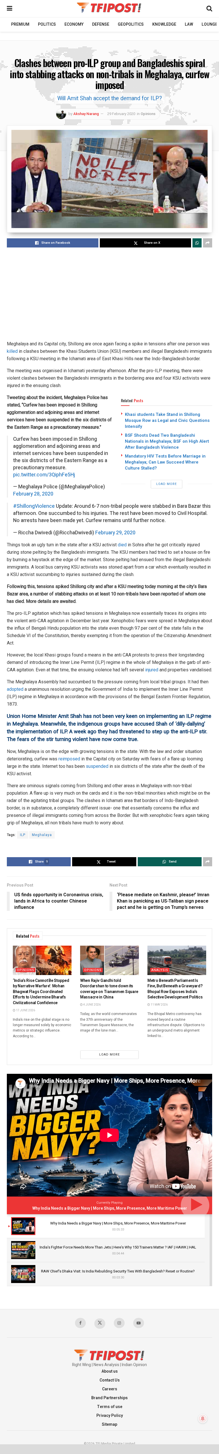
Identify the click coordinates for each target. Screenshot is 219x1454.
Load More (166, 484)
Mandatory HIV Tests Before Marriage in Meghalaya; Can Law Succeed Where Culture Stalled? (165, 462)
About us (110, 1371)
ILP (22, 834)
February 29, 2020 (115, 532)
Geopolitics (131, 24)
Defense (100, 24)
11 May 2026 (159, 1005)
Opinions (148, 113)
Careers (109, 1389)
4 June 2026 (92, 1005)
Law (189, 24)
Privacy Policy (109, 1416)
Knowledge (164, 24)
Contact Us (110, 1380)
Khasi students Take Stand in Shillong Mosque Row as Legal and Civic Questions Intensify (167, 420)
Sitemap (109, 1424)
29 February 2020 (121, 113)
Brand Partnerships (109, 1398)
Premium (20, 24)
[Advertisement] (109, 295)
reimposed (69, 759)
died (122, 544)
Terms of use (109, 1407)
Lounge (210, 24)
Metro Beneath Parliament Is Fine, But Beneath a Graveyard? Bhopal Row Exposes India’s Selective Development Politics (175, 989)
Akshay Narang (86, 113)
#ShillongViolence (34, 506)
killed (12, 351)
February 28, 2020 (33, 494)
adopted (15, 689)
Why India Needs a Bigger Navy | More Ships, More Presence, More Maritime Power (109, 1208)
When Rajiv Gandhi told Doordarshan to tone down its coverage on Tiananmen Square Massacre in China (109, 989)
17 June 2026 (25, 1010)
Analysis (159, 970)
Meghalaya (42, 834)
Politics (47, 24)
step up (160, 731)
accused (144, 724)
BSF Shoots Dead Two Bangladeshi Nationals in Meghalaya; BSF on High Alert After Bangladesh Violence (167, 441)
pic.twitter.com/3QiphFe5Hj (44, 474)
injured (151, 669)
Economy (74, 24)
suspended (97, 766)
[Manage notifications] (202, 1418)
